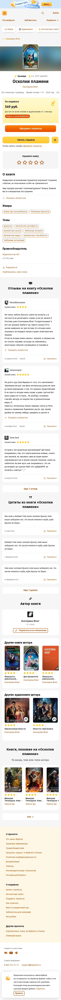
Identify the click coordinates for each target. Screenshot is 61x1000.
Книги (10, 29)
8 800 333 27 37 (11, 965)
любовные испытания (14, 240)
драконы (8, 226)
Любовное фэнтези (40, 211)
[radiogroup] (30, 162)
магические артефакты (27, 226)
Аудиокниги (27, 29)
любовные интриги (34, 231)
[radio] (19, 162)
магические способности (35, 235)
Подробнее (40, 989)
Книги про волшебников (15, 211)
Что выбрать (8, 20)
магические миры (12, 235)
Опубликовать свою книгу (15, 272)
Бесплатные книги (50, 29)
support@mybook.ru (31, 965)
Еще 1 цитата (30, 590)
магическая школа (12, 231)
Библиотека (30, 20)
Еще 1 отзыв (30, 488)
